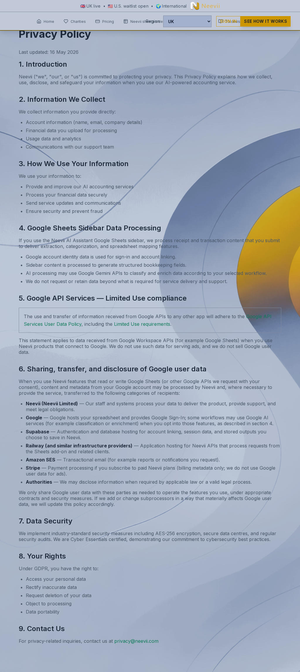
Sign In (228, 21)
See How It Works (265, 21)
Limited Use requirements (142, 324)
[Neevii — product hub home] (205, 6)
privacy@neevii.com (136, 641)
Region (153, 21)
